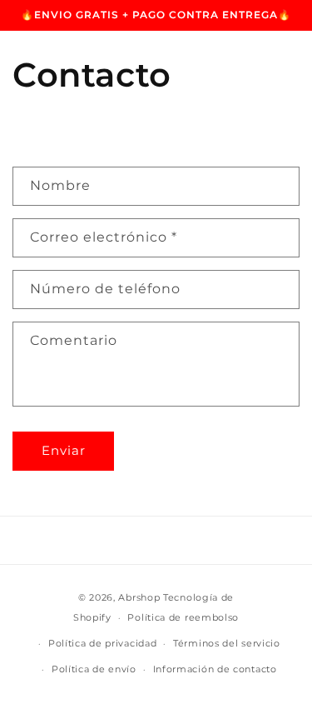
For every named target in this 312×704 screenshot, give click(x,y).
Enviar (64, 450)
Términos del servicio (226, 643)
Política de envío (94, 669)
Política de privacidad (102, 643)
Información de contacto (215, 669)
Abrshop (140, 597)
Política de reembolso (183, 617)
